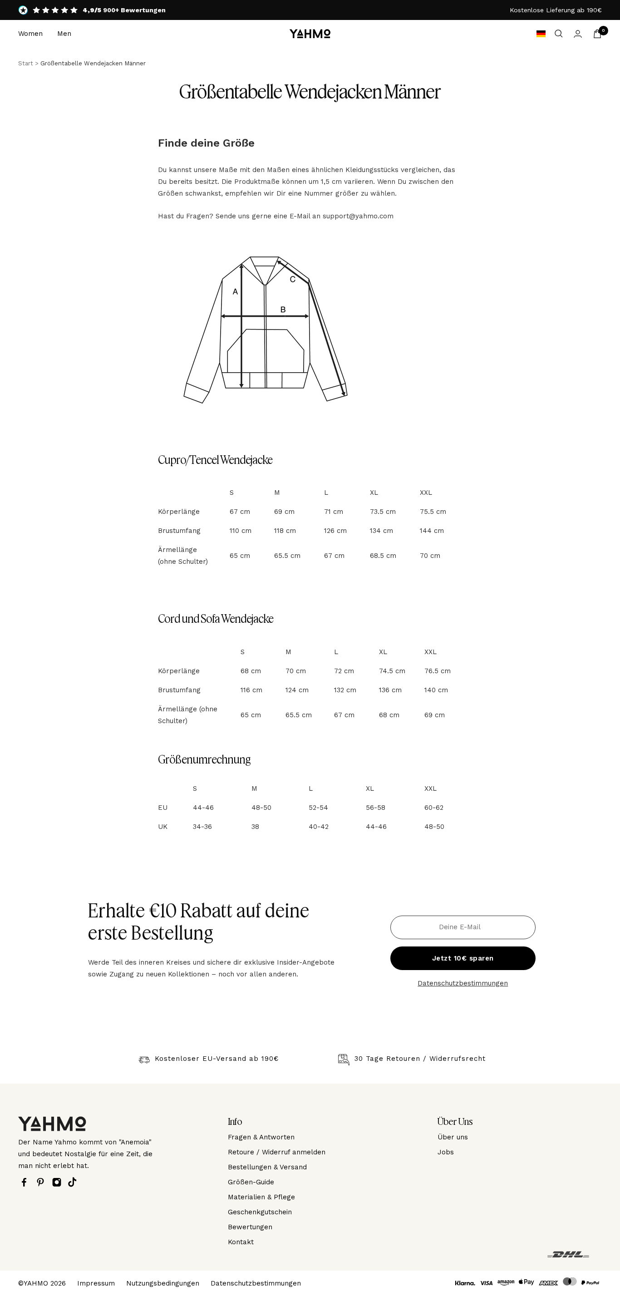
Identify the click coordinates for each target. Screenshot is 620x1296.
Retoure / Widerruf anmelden (276, 1152)
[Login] (578, 34)
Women (30, 34)
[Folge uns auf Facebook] (26, 1182)
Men (64, 34)
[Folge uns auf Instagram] (59, 1182)
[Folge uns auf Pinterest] (42, 1182)
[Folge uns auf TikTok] (74, 1182)
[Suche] (559, 34)
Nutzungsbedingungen (162, 1283)
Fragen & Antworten (261, 1137)
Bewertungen (250, 1227)
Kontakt (241, 1242)
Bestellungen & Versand (267, 1167)
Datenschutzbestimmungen (463, 983)
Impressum (96, 1283)
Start (25, 63)
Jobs (446, 1152)
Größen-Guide (251, 1182)
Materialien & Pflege (261, 1197)
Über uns (453, 1137)
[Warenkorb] (597, 34)
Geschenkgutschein (260, 1212)
